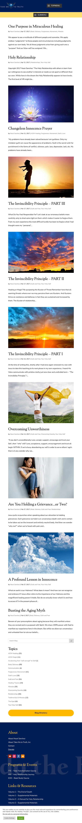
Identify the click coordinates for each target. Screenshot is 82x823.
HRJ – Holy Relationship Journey (21, 774)
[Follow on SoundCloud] (22, 756)
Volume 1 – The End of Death (20, 792)
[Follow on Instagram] (14, 756)
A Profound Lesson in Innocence (32, 579)
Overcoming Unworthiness (28, 428)
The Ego (11, 701)
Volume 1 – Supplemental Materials (22, 795)
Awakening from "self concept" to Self (22, 661)
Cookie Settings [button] (9, 818)
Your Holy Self (45, 62)
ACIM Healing (35, 133)
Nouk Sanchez (15, 31)
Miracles (60, 31)
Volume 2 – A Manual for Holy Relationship (25, 799)
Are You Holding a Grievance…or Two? (37, 504)
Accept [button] (20, 818)
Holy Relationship (22, 57)
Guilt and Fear (35, 209)
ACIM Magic (12, 657)
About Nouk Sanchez (16, 738)
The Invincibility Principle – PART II (36, 278)
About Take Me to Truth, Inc (19, 742)
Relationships (35, 62)
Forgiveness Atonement (49, 31)
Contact (11, 746)
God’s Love (61, 133)
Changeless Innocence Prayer (30, 128)
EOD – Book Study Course (18, 778)
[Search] (71, 641)
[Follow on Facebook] (18, 756)
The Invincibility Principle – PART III (36, 203)
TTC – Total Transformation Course (22, 771)
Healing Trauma (14, 683)
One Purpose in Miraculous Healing (35, 26)
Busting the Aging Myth (26, 610)
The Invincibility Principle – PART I (35, 353)
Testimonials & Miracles (16, 698)
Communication (13, 668)
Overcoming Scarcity (48, 434)
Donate (11, 749)
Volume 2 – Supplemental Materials (22, 803)
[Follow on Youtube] (10, 756)
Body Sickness (36, 31)
